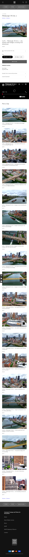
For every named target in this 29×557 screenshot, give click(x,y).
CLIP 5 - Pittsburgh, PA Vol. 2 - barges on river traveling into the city (14, 206)
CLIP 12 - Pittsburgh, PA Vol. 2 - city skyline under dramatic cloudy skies (14, 349)
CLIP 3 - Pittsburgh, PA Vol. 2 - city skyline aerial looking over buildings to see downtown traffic (13, 165)
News (5, 523)
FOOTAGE (5, 504)
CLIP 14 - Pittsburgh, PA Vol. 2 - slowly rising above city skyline (13, 390)
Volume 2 (8, 18)
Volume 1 (4, 18)
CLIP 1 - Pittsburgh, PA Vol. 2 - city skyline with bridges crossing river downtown (13, 124)
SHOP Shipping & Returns (10, 529)
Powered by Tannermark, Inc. (18, 553)
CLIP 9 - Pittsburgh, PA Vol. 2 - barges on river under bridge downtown (14, 288)
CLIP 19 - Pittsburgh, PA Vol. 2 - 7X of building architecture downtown (14, 492)
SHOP (5, 526)
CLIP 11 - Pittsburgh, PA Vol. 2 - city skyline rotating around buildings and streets (14, 328)
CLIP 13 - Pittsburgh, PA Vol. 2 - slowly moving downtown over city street (13, 369)
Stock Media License (9, 520)
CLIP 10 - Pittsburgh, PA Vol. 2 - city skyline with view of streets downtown (13, 308)
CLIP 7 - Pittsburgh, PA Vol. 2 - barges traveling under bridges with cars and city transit (13, 247)
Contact (6, 532)
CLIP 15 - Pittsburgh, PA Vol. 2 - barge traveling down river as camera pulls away (14, 410)
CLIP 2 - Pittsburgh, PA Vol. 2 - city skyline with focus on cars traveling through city (13, 144)
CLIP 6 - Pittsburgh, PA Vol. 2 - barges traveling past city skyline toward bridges (13, 226)
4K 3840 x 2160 (18, 57)
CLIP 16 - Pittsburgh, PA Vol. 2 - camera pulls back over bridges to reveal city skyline (13, 431)
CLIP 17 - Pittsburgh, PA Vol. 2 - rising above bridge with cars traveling (13, 451)
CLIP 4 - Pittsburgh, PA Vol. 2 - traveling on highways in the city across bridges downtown (14, 185)
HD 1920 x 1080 (7, 57)
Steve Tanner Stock (11, 553)
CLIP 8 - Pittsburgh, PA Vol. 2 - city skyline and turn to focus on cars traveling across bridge (14, 267)
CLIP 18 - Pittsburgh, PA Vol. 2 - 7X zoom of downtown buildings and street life (13, 472)
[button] (2, 2)
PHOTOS (12, 504)
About (5, 517)
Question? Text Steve (21, 504)
